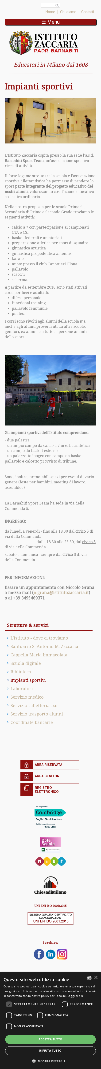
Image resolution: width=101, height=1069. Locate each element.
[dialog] (50, 1020)
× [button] (95, 977)
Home (50, 12)
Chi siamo (68, 12)
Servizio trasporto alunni (37, 713)
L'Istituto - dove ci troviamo (39, 638)
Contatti (87, 12)
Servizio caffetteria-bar (34, 705)
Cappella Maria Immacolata (39, 654)
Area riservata (48, 765)
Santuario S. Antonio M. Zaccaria (44, 646)
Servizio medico (27, 697)
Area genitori (47, 776)
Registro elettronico (47, 790)
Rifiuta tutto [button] (50, 1051)
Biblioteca (21, 671)
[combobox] (89, 978)
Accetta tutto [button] (50, 1039)
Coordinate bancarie (32, 722)
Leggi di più (75, 996)
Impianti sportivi (28, 680)
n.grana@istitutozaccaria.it (61, 592)
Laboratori (22, 688)
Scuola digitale (26, 663)
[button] (50, 1061)
